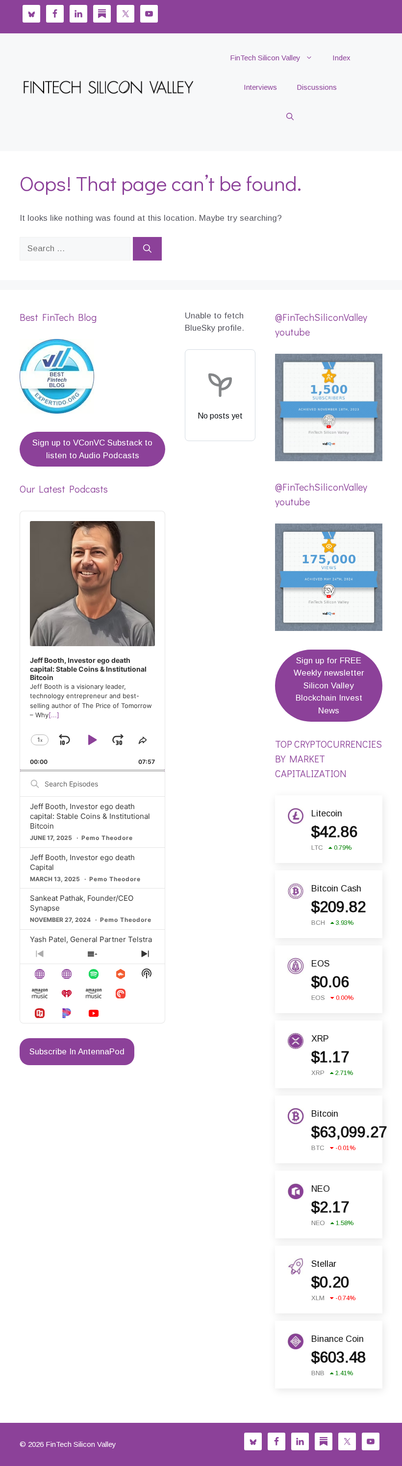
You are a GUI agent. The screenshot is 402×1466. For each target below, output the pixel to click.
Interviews (260, 87)
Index (341, 57)
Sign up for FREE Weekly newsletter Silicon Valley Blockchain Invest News (329, 685)
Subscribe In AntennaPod (77, 1051)
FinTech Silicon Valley (265, 57)
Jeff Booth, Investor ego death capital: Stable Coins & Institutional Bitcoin (90, 816)
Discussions (317, 87)
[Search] (147, 249)
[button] (289, 116)
